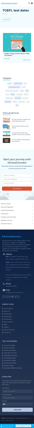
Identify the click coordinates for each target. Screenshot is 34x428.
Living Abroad (19, 94)
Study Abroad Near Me (7, 210)
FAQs (27, 90)
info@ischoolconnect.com (14, 292)
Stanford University (9, 350)
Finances (7, 94)
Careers (25, 83)
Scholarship (7, 316)
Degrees (22, 90)
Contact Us (7, 332)
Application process (18, 83)
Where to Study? (6, 203)
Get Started (17, 188)
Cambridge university (10, 355)
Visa (17, 105)
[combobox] (4, 404)
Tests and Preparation (7, 207)
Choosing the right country (14, 87)
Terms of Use (9, 420)
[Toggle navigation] (31, 3)
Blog (5, 324)
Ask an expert (8, 322)
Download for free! (24, 426)
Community (7, 319)
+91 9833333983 (11, 286)
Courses (23, 87)
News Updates (18, 98)
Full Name (6, 388)
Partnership (7, 314)
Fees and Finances (6, 223)
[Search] (29, 3)
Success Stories (8, 101)
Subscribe (6, 19)
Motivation (26, 94)
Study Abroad (25, 98)
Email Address (7, 394)
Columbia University (9, 363)
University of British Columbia (12, 368)
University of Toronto (10, 353)
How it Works (8, 308)
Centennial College (9, 360)
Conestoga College (9, 358)
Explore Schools (9, 330)
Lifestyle (12, 94)
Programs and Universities (8, 217)
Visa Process (4, 213)
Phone (4, 401)
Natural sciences (9, 98)
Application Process (6, 220)
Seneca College (8, 365)
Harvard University (9, 345)
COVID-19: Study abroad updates (12, 90)
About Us (6, 311)
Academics (10, 83)
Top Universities (22, 101)
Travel (28, 101)
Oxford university (8, 348)
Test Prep (15, 101)
